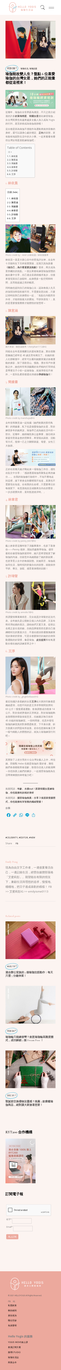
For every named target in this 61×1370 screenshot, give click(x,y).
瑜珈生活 (24, 68)
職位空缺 (12, 1320)
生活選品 (8, 1055)
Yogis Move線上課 (18, 1342)
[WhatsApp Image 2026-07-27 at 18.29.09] (30, 99)
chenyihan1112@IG (37, 346)
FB (9, 1301)
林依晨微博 (43, 255)
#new (32, 837)
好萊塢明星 (21, 116)
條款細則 (12, 1310)
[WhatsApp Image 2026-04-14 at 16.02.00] (30, 747)
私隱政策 (12, 1305)
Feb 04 (11, 1030)
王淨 (34, 701)
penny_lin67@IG (28, 540)
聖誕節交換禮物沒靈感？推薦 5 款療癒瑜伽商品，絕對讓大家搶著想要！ (29, 1103)
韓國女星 (34, 116)
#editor (23, 837)
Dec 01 (11, 1095)
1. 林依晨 (13, 156)
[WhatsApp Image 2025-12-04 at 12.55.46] (30, 457)
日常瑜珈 (8, 926)
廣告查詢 (12, 1315)
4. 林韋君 (13, 167)
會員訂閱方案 (14, 1347)
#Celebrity (11, 837)
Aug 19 (12, 966)
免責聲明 (12, 1325)
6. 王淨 (12, 174)
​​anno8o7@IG (26, 612)
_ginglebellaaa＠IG (29, 696)
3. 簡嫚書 (13, 163)
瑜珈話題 (33, 68)
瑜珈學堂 (8, 932)
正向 (41, 132)
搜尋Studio (14, 1352)
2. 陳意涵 (13, 159)
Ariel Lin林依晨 (29, 255)
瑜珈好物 (8, 1067)
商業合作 (12, 1362)
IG (14, 1301)
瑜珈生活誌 (13, 1357)
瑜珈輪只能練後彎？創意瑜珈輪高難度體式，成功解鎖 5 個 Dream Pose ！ (29, 1038)
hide (15, 192)
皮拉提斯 (41, 639)
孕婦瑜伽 (43, 374)
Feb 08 (12, 68)
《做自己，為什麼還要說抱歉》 (22, 267)
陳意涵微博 (21, 346)
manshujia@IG (28, 418)
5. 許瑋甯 (13, 170)
